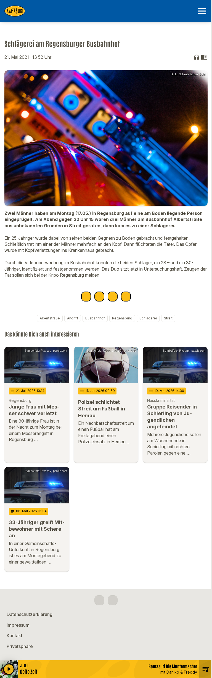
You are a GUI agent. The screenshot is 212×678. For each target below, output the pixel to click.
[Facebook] (99, 600)
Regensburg (122, 318)
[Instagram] (112, 600)
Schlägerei (148, 318)
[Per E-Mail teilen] (125, 296)
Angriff (72, 318)
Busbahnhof (95, 318)
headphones (196, 57)
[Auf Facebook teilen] (86, 296)
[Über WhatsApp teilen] (112, 296)
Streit (168, 318)
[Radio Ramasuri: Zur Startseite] (99, 11)
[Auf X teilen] (99, 296)
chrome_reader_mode (204, 57)
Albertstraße (50, 318)
